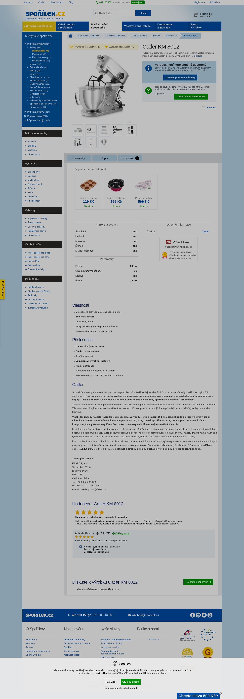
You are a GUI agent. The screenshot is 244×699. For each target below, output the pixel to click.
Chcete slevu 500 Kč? (198, 696)
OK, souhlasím (130, 681)
